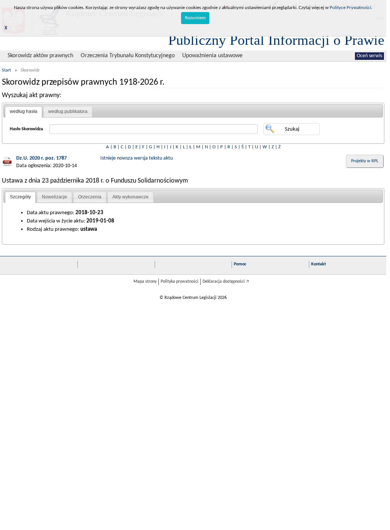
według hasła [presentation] (23, 111)
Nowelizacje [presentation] (54, 197)
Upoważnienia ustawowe (212, 56)
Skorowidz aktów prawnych (40, 56)
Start (6, 70)
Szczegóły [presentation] (20, 197)
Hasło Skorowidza (26, 129)
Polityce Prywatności (350, 7)
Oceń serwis (369, 56)
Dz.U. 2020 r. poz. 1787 (41, 158)
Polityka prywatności (179, 281)
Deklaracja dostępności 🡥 (226, 281)
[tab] (23, 111)
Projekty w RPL (364, 161)
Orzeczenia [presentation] (89, 197)
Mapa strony (145, 281)
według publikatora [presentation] (68, 111)
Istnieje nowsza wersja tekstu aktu (136, 158)
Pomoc (240, 264)
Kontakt (318, 264)
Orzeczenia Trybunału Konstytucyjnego (128, 56)
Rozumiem (195, 17)
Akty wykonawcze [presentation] (130, 197)
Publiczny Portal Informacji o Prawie (276, 40)
